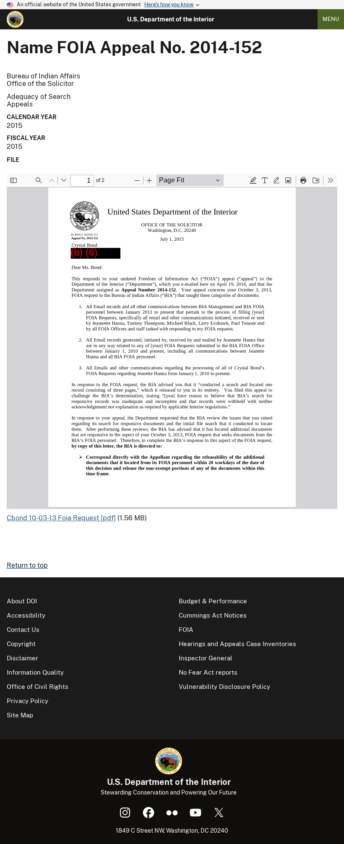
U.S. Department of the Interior (170, 19)
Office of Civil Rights (37, 686)
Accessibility (26, 615)
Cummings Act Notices (213, 615)
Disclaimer (22, 658)
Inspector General (205, 658)
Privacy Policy (27, 700)
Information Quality (35, 672)
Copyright (21, 643)
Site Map (20, 715)
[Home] (15, 19)
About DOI (22, 601)
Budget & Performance (213, 601)
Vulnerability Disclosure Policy (224, 686)
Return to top (27, 565)
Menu (331, 19)
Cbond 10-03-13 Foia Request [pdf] (61, 518)
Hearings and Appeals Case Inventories (237, 643)
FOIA (186, 629)
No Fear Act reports (208, 672)
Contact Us (23, 629)
